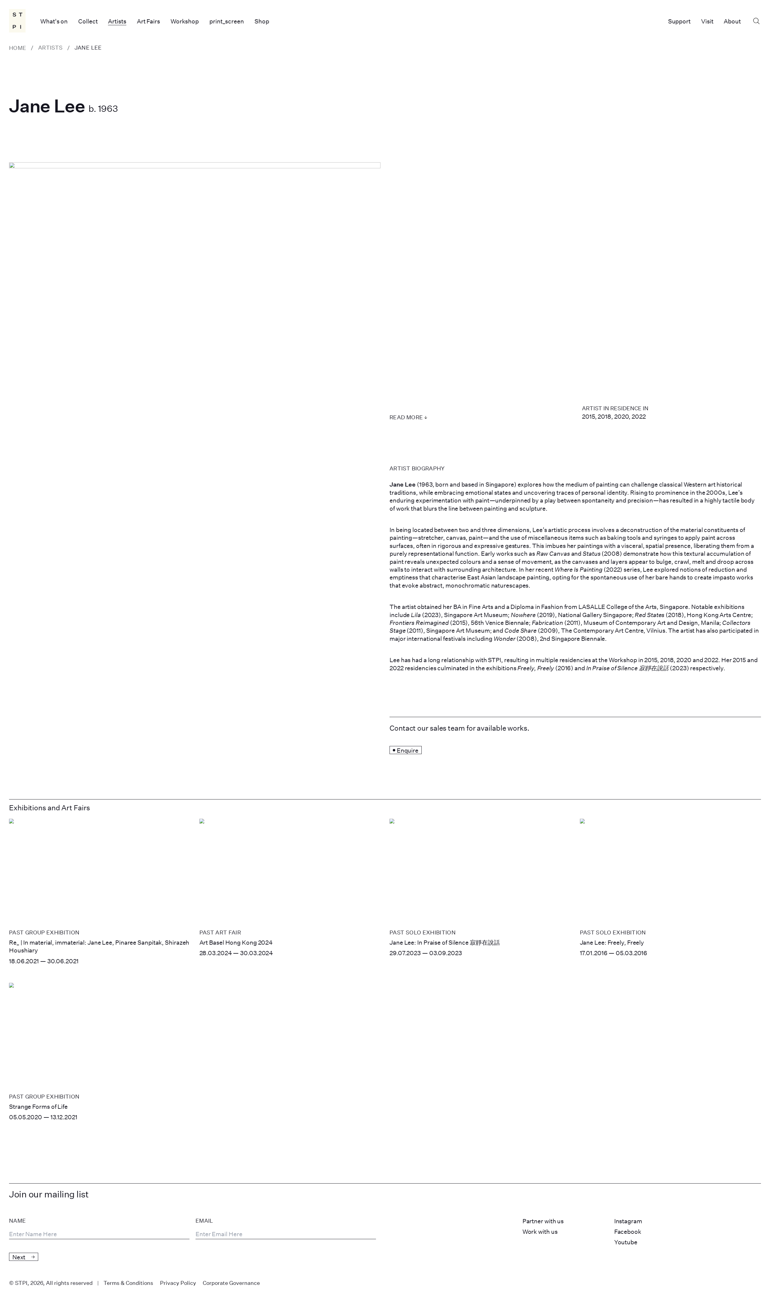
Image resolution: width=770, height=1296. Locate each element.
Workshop (185, 21)
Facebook (627, 1231)
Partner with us (543, 1221)
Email (204, 1221)
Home (17, 47)
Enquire (407, 750)
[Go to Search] (756, 21)
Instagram (628, 1221)
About (732, 21)
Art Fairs (148, 21)
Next (18, 1257)
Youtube (625, 1242)
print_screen (226, 21)
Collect (87, 21)
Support (679, 21)
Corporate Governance (231, 1282)
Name (17, 1221)
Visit (707, 21)
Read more (406, 417)
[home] (18, 20)
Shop (261, 21)
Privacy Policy (178, 1282)
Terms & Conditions (128, 1282)
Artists (117, 21)
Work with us (540, 1231)
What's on (54, 21)
